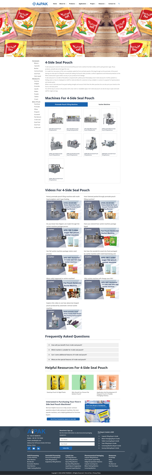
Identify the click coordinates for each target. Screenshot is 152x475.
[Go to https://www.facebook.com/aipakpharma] (29, 448)
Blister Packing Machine (91, 466)
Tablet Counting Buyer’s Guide (110, 441)
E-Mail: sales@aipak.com (34, 440)
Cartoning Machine (90, 468)
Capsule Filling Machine (91, 457)
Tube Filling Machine (51, 459)
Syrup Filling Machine (71, 459)
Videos (110, 462)
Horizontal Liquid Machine (73, 468)
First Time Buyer (113, 466)
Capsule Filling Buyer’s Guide (110, 436)
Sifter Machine (31, 459)
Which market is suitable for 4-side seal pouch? (67, 350)
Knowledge (112, 457)
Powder (36, 94)
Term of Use (88, 473)
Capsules (37, 66)
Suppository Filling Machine (53, 462)
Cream (36, 99)
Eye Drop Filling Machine (72, 464)
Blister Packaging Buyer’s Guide (111, 438)
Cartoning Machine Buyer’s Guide (111, 445)
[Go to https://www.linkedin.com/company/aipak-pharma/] (38, 448)
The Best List (112, 464)
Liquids (36, 89)
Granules (37, 86)
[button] (66, 3)
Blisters (36, 63)
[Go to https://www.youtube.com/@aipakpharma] (33, 448)
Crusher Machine (32, 457)
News (110, 459)
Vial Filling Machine (70, 457)
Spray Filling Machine (71, 462)
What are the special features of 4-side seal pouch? (68, 359)
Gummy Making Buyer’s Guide (110, 448)
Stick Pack (37, 74)
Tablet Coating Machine (34, 468)
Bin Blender (30, 462)
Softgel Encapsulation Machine (93, 462)
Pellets (36, 91)
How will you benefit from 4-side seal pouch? (66, 345)
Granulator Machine (33, 464)
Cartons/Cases (38, 71)
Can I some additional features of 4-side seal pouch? (69, 355)
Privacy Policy (96, 473)
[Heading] (64, 210)
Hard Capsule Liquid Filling (92, 459)
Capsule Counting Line (91, 464)
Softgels (36, 84)
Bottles (36, 68)
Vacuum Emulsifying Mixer (52, 457)
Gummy (36, 81)
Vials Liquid (37, 76)
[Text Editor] (64, 237)
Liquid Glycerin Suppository (73, 466)
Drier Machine (31, 466)
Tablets (36, 96)
